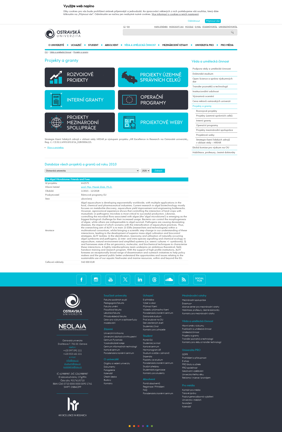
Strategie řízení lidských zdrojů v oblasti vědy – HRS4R (213, 141)
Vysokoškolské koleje (114, 343)
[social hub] (199, 279)
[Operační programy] (153, 100)
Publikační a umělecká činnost (197, 329)
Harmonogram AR (152, 350)
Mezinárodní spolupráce (194, 300)
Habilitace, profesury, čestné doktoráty (214, 152)
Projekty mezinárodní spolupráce (214, 130)
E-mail (198, 27)
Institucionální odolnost (206, 91)
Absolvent (113, 45)
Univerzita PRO (206, 45)
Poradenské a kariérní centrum (119, 353)
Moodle (189, 27)
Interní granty (203, 120)
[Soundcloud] (169, 279)
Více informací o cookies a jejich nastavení (175, 14)
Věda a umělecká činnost (141, 45)
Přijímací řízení (150, 306)
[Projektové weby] (153, 122)
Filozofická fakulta (112, 310)
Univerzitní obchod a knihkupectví (120, 337)
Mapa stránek (161, 27)
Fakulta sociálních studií (115, 300)
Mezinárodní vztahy (177, 45)
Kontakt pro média (191, 390)
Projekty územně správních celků (214, 116)
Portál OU (148, 340)
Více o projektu (55, 147)
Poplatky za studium (153, 360)
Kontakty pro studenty (154, 373)
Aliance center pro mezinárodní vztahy (200, 307)
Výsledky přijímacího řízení (156, 310)
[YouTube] (111, 279)
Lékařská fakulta (112, 313)
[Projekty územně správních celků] (153, 77)
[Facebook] (81, 279)
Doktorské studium (203, 74)
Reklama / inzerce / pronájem (196, 378)
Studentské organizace (154, 370)
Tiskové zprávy (189, 393)
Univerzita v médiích (191, 400)
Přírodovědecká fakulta (115, 316)
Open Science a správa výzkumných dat (213, 80)
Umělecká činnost (190, 332)
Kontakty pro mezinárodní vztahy (198, 313)
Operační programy (207, 125)
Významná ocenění (203, 96)
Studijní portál (209, 27)
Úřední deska (110, 377)
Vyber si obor (149, 303)
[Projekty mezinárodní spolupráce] (80, 122)
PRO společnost (189, 368)
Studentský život (151, 326)
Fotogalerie (109, 370)
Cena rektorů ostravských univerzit (211, 101)
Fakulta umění (111, 306)
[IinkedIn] (140, 279)
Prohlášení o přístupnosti (194, 358)
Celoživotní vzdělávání (192, 371)
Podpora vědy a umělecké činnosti (212, 69)
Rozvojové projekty (206, 111)
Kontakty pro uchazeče (154, 330)
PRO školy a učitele (191, 364)
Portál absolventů (151, 383)
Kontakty (108, 383)
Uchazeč (78, 45)
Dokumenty (109, 367)
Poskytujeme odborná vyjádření (197, 397)
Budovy (107, 380)
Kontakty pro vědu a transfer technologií (201, 342)
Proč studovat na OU (153, 320)
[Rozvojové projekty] (80, 77)
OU (46, 52)
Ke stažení (187, 403)
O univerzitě (58, 45)
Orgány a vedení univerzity (117, 363)
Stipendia (147, 356)
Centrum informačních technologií (120, 347)
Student (95, 45)
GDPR (185, 354)
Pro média (227, 45)
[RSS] (184, 279)
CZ (124, 27)
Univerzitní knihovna (114, 333)
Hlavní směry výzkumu (193, 326)
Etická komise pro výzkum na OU (211, 147)
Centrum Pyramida (113, 340)
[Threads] (154, 279)
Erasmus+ (187, 303)
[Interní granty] (80, 100)
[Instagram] (96, 279)
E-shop (185, 361)
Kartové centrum (112, 350)
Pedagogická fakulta (114, 303)
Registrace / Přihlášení (153, 387)
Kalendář (108, 373)
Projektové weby (205, 135)
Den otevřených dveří (153, 323)
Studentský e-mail (151, 343)
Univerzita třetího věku (193, 374)
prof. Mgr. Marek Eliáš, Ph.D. (96, 187)
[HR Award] (72, 407)
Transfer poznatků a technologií (210, 86)
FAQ (145, 390)
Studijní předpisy (151, 366)
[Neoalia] (72, 327)
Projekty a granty (80, 52)
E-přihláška (148, 300)
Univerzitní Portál (228, 27)
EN (128, 27)
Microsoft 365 (176, 27)
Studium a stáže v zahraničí (156, 353)
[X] (125, 279)
